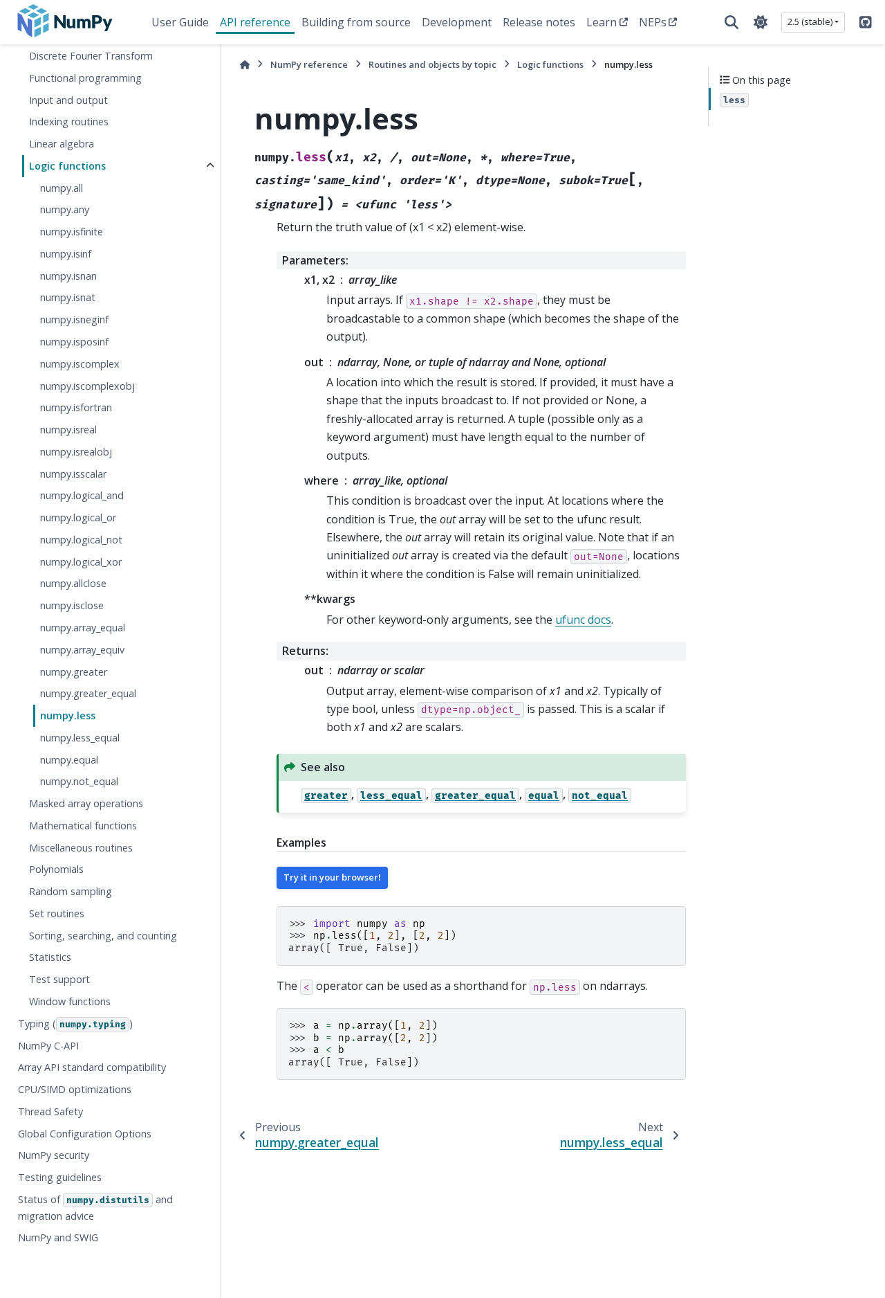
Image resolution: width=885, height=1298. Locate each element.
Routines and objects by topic (432, 64)
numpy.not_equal (79, 781)
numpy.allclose (73, 584)
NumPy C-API (48, 1045)
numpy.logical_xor (81, 561)
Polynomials (56, 869)
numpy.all (61, 188)
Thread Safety (50, 1111)
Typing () (75, 1023)
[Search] (731, 22)
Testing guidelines (60, 1177)
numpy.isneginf (74, 320)
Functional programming (85, 77)
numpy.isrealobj (76, 451)
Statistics (50, 957)
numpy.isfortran (76, 408)
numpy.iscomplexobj (87, 386)
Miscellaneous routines (81, 847)
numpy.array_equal (82, 627)
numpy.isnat (67, 298)
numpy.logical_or (78, 517)
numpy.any (64, 210)
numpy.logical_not (81, 539)
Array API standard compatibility (92, 1067)
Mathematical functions (83, 825)
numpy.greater (73, 671)
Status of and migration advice (95, 1208)
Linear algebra (61, 143)
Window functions (70, 1001)
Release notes (539, 22)
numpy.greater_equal (88, 694)
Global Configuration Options (84, 1133)
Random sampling (70, 891)
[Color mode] (760, 22)
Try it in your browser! (332, 877)
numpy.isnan (68, 275)
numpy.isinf (65, 253)
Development (457, 22)
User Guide (180, 22)
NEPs (653, 22)
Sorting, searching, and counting (103, 935)
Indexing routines (69, 122)
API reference (255, 22)
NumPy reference (309, 64)
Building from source (356, 22)
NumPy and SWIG (58, 1238)
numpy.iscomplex (80, 363)
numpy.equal (69, 759)
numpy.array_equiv (82, 649)
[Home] (245, 64)
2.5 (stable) (810, 21)
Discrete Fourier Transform (91, 55)
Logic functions (67, 165)
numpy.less (67, 715)
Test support (59, 979)
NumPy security (53, 1155)
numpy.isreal (68, 429)
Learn (601, 22)
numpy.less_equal (80, 737)
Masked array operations (86, 803)
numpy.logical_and (82, 496)
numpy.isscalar (73, 473)
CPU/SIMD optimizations (74, 1089)
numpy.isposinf (74, 341)
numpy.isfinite (71, 232)
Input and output (68, 100)
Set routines (56, 913)
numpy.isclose (72, 606)
